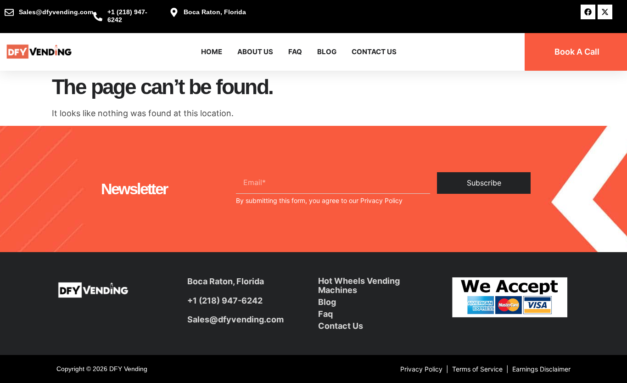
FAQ (295, 51)
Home (211, 51)
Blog (326, 51)
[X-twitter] (605, 12)
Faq (325, 314)
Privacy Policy (381, 200)
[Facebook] (588, 12)
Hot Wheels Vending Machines (359, 285)
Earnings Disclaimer (541, 369)
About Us (255, 51)
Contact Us (374, 51)
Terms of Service (477, 369)
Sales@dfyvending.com (235, 319)
